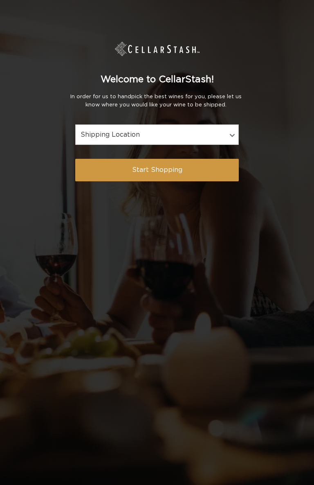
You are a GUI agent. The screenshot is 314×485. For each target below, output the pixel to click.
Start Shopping (157, 170)
